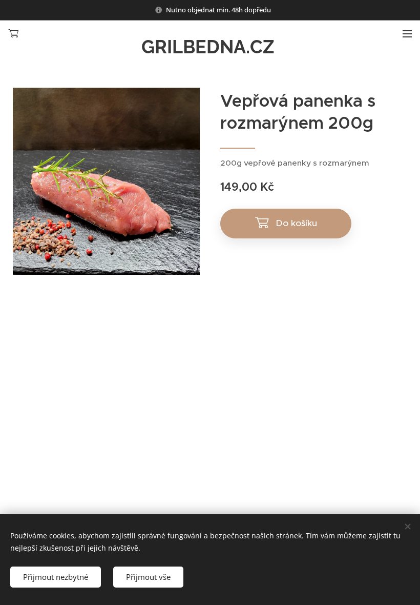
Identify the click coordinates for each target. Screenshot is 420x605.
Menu (407, 33)
